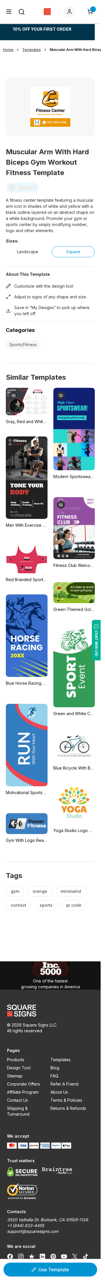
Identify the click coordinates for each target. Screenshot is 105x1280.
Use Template (53, 1269)
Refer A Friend (64, 1083)
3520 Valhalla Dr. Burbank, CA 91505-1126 (47, 1219)
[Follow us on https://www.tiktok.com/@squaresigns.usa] (86, 1256)
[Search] (21, 11)
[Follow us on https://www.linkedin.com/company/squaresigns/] (42, 1256)
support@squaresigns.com (32, 1231)
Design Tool (18, 1067)
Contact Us (17, 1100)
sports (46, 905)
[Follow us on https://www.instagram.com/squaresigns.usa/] (21, 1256)
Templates (60, 1059)
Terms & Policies (66, 1100)
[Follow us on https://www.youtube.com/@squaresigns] (64, 1256)
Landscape (27, 251)
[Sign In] (70, 12)
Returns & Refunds (68, 1108)
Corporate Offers (23, 1083)
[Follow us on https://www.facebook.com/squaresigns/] (10, 1256)
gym (15, 891)
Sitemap (14, 1075)
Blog (54, 1067)
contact (18, 905)
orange (40, 891)
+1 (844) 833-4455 (25, 1225)
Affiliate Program (22, 1092)
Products (15, 1059)
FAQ (54, 1075)
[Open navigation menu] (9, 11)
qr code (73, 905)
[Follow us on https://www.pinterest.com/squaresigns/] (53, 1256)
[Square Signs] (47, 12)
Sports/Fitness (23, 344)
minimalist (71, 891)
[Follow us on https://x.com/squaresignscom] (75, 1256)
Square (73, 251)
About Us (59, 1092)
